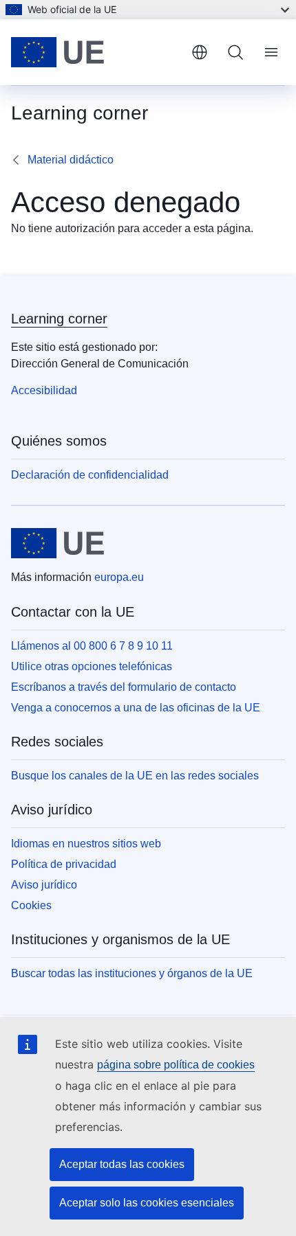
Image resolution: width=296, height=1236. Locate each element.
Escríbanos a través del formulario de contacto (123, 687)
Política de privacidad (63, 864)
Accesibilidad (44, 390)
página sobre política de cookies (176, 1065)
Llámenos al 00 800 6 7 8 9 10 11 (92, 646)
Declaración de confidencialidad (90, 475)
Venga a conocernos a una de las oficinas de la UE (135, 707)
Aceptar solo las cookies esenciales (146, 1203)
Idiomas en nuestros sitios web (86, 843)
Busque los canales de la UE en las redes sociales (135, 775)
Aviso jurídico (44, 885)
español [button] (199, 52)
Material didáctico (71, 159)
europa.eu (119, 577)
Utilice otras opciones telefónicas (91, 666)
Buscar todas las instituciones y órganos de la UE (132, 973)
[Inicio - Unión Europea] (95, 52)
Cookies (31, 905)
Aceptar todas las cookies (121, 1164)
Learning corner (59, 318)
